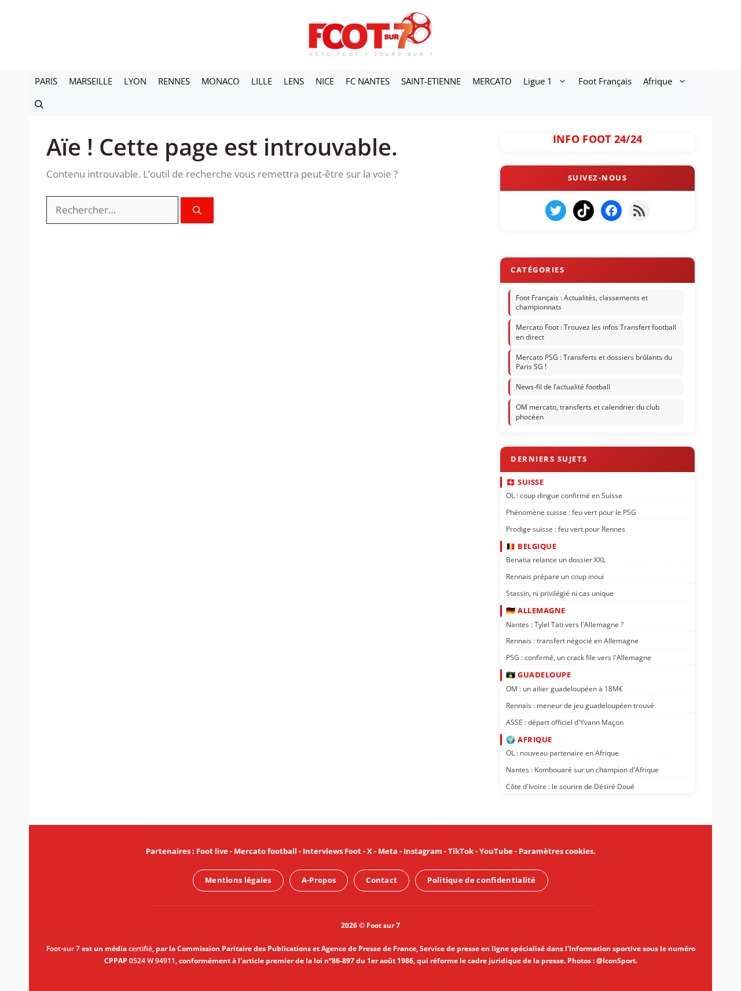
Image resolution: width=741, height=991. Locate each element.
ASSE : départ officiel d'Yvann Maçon (564, 721)
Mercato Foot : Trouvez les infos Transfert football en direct (596, 332)
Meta (388, 851)
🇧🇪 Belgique (531, 546)
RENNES (174, 81)
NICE (325, 81)
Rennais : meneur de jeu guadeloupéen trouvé (580, 705)
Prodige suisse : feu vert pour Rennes (565, 528)
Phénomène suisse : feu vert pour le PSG (571, 512)
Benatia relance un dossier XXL (556, 559)
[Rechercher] (197, 210)
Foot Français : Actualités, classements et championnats (582, 302)
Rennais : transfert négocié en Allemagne (572, 640)
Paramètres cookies (556, 851)
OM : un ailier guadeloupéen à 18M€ (564, 688)
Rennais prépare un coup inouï (555, 576)
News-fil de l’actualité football (563, 387)
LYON (135, 81)
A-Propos (319, 880)
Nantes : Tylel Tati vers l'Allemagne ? (564, 624)
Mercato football (265, 851)
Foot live (212, 851)
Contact (381, 880)
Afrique (657, 81)
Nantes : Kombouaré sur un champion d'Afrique (582, 769)
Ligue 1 (537, 81)
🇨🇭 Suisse (525, 481)
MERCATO (492, 81)
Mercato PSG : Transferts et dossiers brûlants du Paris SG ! (594, 362)
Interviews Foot (332, 851)
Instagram (422, 851)
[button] (39, 104)
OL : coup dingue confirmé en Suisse (564, 495)
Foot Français (605, 81)
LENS (294, 81)
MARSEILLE (90, 81)
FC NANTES (368, 81)
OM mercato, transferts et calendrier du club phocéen (587, 412)
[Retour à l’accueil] (370, 33)
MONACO (220, 81)
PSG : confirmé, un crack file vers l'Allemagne (578, 657)
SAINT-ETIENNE (431, 81)
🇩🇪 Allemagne (536, 610)
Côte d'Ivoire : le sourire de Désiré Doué (570, 786)
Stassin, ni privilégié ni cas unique (560, 593)
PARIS (46, 81)
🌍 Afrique (529, 739)
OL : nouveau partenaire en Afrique (562, 753)
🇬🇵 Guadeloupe (538, 674)
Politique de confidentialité (481, 880)
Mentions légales (238, 880)
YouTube (496, 851)
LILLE (261, 81)
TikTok (461, 851)
